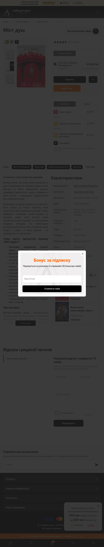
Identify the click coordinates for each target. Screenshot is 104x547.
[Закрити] (82, 254)
